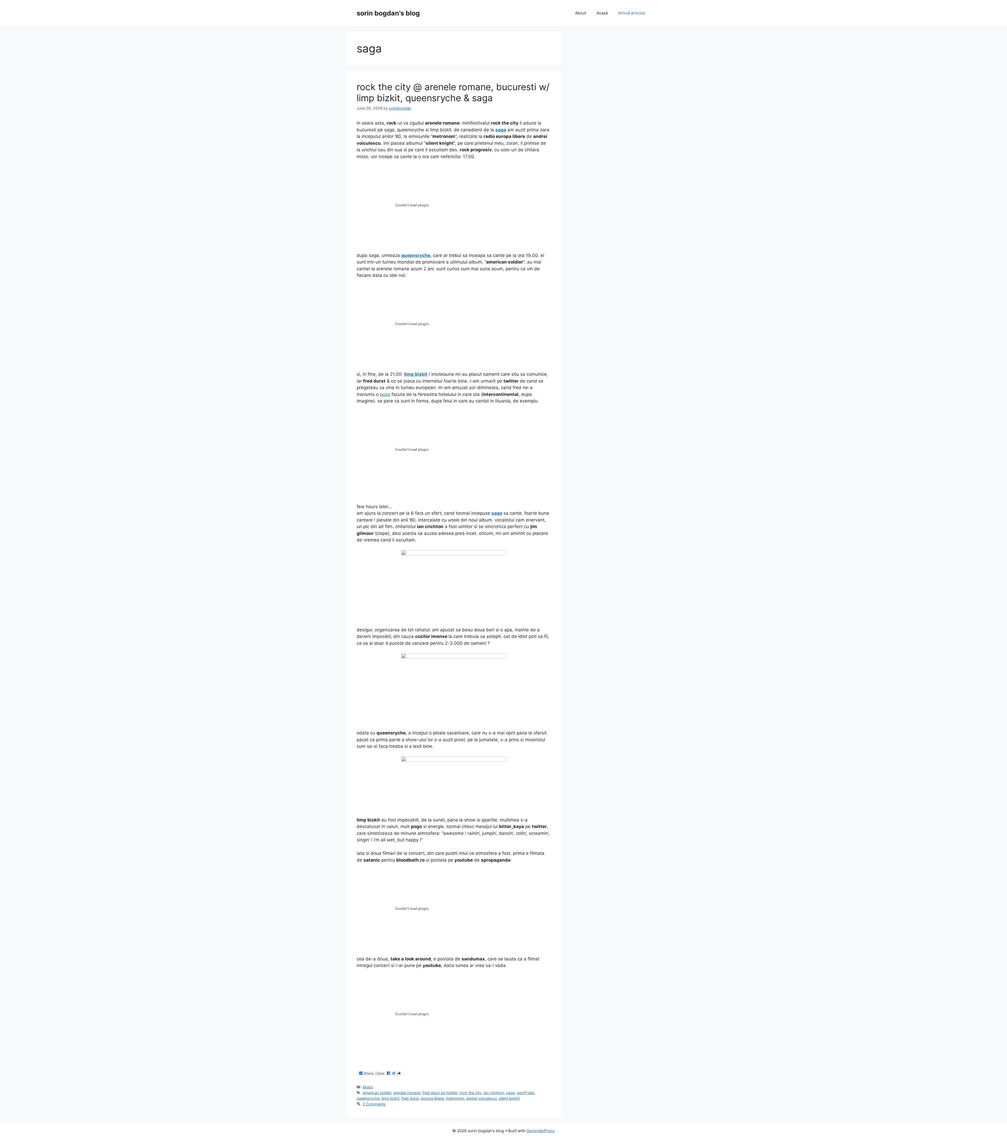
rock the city (470, 1092)
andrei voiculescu (481, 1098)
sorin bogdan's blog (388, 13)
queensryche (368, 1098)
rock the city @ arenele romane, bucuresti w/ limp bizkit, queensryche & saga (453, 92)
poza (385, 394)
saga (510, 1092)
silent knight (509, 1098)
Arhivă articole (631, 12)
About (580, 12)
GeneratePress (541, 1130)
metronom (455, 1098)
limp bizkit (390, 1098)
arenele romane (406, 1092)
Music (368, 1087)
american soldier (377, 1092)
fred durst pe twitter (439, 1092)
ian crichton (494, 1092)
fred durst (410, 1098)
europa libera (432, 1098)
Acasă (602, 12)
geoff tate (525, 1092)
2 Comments (374, 1104)
